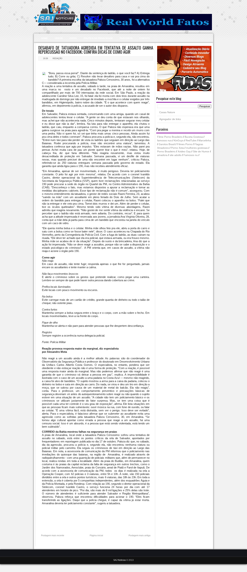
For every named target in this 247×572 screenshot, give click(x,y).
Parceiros (126, 38)
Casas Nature (167, 112)
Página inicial (96, 535)
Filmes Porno (184, 144)
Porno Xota (177, 148)
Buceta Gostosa (194, 137)
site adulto (175, 155)
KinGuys (179, 140)
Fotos (73, 38)
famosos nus (164, 140)
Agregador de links (170, 119)
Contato (144, 38)
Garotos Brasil (167, 144)
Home (44, 38)
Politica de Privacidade (98, 38)
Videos (59, 38)
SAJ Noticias (119, 560)
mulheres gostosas (197, 148)
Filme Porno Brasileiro (169, 137)
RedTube (191, 140)
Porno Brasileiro (166, 151)
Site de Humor (201, 151)
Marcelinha (204, 140)
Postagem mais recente (52, 535)
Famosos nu (191, 155)
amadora (162, 155)
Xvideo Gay (184, 151)
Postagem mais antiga (139, 535)
